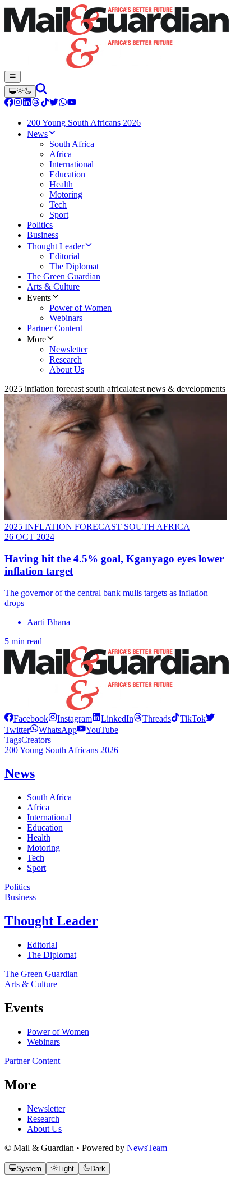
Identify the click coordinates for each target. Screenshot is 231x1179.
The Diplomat (51, 955)
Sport (36, 868)
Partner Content (32, 1061)
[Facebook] (8, 103)
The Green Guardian (41, 974)
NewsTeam (147, 1148)
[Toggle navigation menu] (12, 77)
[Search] (41, 91)
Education (45, 827)
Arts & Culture (30, 984)
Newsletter (46, 1108)
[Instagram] (17, 103)
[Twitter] (53, 103)
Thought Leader (51, 921)
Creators (36, 740)
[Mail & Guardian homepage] (115, 37)
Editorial (42, 944)
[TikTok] (44, 103)
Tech (35, 858)
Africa (38, 807)
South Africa (49, 797)
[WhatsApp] (62, 103)
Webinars (43, 1042)
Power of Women (58, 1031)
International (49, 817)
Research (43, 1118)
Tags (12, 740)
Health (38, 837)
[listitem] (26, 718)
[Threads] (35, 103)
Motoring (43, 847)
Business (20, 897)
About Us (44, 1129)
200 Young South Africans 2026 (61, 750)
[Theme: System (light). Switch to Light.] (20, 91)
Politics (17, 887)
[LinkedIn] (26, 103)
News (19, 773)
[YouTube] (71, 103)
